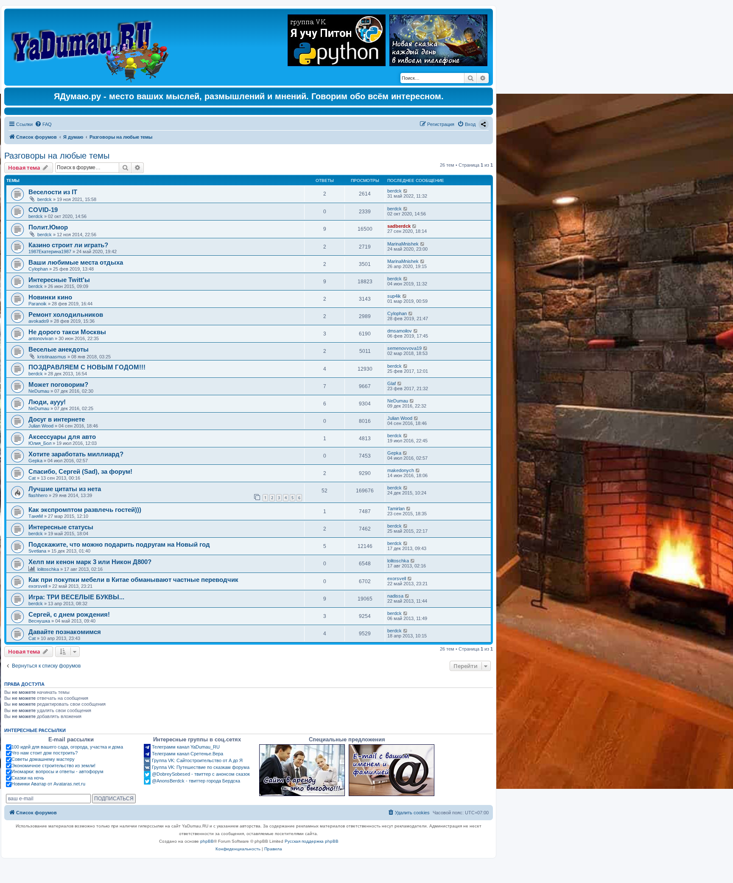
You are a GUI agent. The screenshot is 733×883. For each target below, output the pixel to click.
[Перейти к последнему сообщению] (405, 190)
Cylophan (38, 268)
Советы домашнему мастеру (43, 759)
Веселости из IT (52, 192)
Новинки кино (50, 297)
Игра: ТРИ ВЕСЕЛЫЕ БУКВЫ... (76, 597)
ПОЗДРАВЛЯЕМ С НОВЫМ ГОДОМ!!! (86, 367)
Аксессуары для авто (62, 436)
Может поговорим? (58, 384)
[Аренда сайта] (302, 770)
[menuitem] (43, 124)
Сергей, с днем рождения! (69, 614)
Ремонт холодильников (65, 314)
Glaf (391, 383)
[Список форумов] (91, 47)
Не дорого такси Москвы (67, 331)
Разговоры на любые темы (56, 155)
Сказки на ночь (27, 777)
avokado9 (38, 321)
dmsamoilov (399, 330)
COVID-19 (43, 209)
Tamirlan (396, 508)
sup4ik (394, 296)
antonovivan (40, 338)
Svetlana (37, 550)
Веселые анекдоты (58, 349)
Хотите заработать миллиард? (75, 454)
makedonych (400, 470)
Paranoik (37, 303)
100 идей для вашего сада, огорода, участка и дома (67, 746)
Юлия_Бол (39, 443)
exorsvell (37, 586)
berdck (44, 199)
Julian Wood (40, 425)
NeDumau (38, 391)
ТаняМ (35, 516)
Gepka (35, 460)
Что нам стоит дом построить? (44, 752)
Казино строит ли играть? (68, 245)
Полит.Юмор (48, 227)
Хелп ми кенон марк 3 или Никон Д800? (89, 561)
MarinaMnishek (403, 243)
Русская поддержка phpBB (312, 841)
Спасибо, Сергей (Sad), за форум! (80, 471)
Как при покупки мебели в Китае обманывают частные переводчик (133, 579)
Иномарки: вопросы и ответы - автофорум (57, 771)
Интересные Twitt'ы (59, 279)
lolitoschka (48, 569)
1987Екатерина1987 (49, 251)
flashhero (38, 495)
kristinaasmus (51, 356)
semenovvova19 (404, 348)
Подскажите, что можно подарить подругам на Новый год (119, 544)
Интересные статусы (60, 527)
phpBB (207, 841)
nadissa (395, 595)
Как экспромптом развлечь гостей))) (84, 509)
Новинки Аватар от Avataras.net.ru (48, 783)
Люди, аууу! (47, 401)
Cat (32, 478)
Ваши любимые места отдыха (75, 262)
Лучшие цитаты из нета (64, 488)
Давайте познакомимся (64, 631)
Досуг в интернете (56, 419)
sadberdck (399, 226)
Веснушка (39, 620)
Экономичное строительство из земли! (53, 765)
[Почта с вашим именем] (391, 770)
